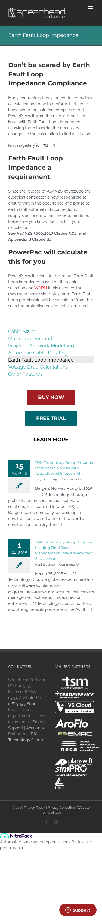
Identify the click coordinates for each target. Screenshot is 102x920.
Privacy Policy (34, 808)
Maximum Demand (30, 338)
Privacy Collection (61, 808)
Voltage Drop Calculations (38, 367)
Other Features (25, 374)
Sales (38, 722)
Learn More (51, 440)
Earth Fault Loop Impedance (41, 360)
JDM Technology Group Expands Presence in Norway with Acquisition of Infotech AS (64, 468)
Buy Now (51, 397)
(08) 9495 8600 (22, 703)
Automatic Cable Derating (37, 353)
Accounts (35, 728)
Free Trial (51, 418)
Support (15, 728)
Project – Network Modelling (41, 345)
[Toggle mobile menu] (91, 8)
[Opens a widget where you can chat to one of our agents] (78, 910)
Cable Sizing (22, 331)
